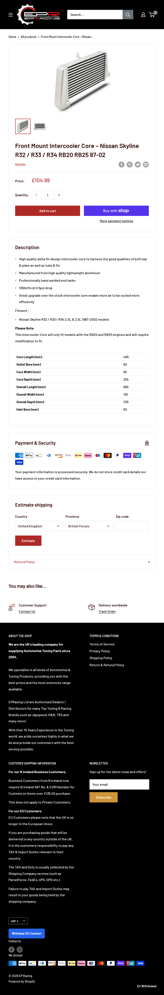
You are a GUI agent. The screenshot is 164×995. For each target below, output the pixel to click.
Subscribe (103, 797)
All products (29, 37)
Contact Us (27, 611)
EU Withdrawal (146, 986)
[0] (152, 14)
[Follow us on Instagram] (20, 950)
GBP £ (14, 921)
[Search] (128, 14)
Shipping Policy (100, 658)
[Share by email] (146, 164)
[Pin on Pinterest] (130, 164)
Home (12, 37)
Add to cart (47, 211)
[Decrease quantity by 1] (36, 194)
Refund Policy (24, 562)
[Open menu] (11, 14)
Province (72, 516)
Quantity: (22, 195)
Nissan (20, 164)
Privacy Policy (99, 651)
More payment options (116, 221)
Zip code (122, 516)
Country (21, 516)
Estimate (28, 541)
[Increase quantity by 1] (58, 194)
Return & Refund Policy (106, 665)
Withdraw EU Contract (26, 933)
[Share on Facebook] (121, 164)
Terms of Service (102, 644)
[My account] (143, 14)
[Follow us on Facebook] (12, 950)
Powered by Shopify (22, 981)
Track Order (107, 611)
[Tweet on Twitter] (138, 164)
